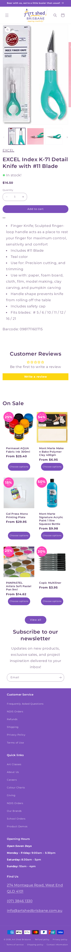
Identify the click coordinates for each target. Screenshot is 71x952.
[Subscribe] (60, 677)
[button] (7, 15)
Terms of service (15, 944)
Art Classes (14, 764)
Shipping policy (35, 944)
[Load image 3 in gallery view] (53, 136)
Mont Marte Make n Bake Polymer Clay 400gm (51, 452)
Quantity (8, 190)
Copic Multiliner (50, 582)
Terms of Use (15, 742)
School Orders (16, 818)
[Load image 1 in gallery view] (16, 136)
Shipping (13, 727)
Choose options (19, 466)
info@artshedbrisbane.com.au (34, 910)
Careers (12, 779)
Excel (8, 150)
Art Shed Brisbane (21, 939)
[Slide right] (67, 137)
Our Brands (14, 810)
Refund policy (42, 939)
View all (35, 619)
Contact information (57, 944)
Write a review (35, 376)
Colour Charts (16, 787)
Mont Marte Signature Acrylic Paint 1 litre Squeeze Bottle (51, 519)
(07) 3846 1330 (19, 901)
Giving (11, 795)
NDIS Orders (15, 711)
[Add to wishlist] (4, 217)
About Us (13, 772)
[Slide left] (4, 137)
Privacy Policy (16, 734)
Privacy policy (60, 939)
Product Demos (17, 826)
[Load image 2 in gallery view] (35, 136)
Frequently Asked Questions (25, 703)
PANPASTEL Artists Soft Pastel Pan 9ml (18, 586)
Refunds (12, 719)
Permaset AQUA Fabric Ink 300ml (18, 450)
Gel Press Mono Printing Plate (17, 515)
